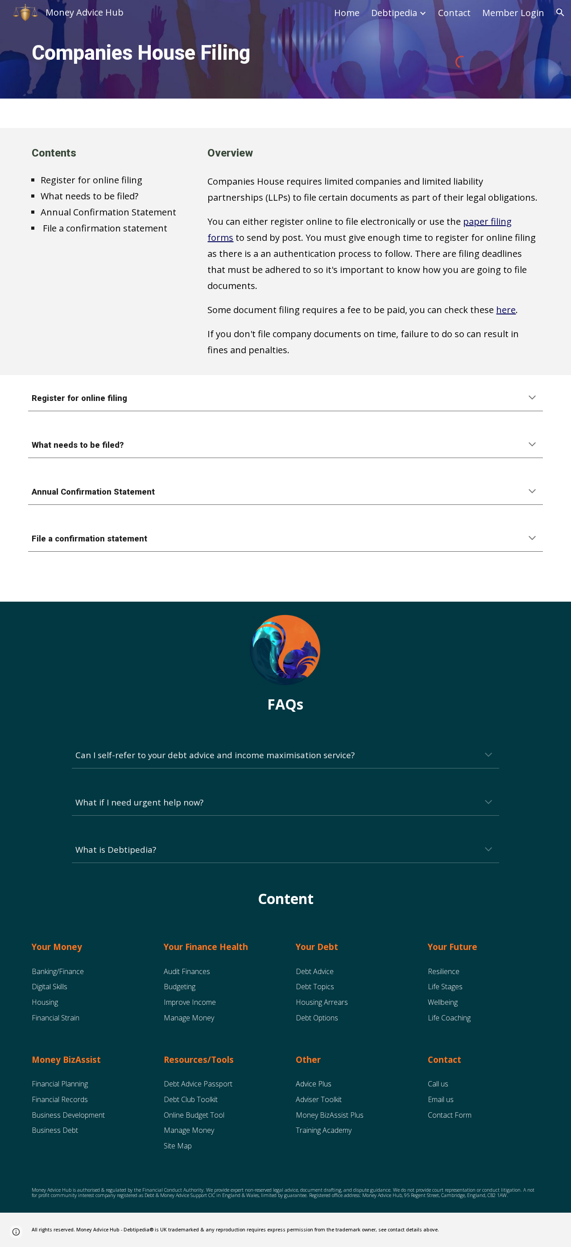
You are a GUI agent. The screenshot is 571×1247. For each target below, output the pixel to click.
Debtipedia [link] (394, 13)
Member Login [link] (513, 13)
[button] (560, 12)
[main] (175, 53)
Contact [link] (454, 13)
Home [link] (347, 13)
